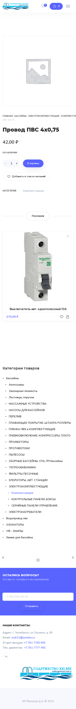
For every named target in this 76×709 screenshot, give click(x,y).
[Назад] (38, 560)
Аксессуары (16, 384)
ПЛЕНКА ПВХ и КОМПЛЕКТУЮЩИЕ (32, 429)
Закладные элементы (23, 391)
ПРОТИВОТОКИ (19, 448)
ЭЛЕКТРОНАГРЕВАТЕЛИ (25, 512)
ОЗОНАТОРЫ (15, 524)
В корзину (33, 163)
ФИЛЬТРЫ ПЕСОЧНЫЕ (23, 474)
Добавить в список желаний (28, 176)
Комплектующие (33, 191)
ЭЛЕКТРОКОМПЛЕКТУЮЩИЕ (44, 116)
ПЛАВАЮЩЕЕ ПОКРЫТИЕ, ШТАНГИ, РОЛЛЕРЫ (40, 423)
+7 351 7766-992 (35, 642)
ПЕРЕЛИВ (15, 416)
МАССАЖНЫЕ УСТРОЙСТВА (27, 404)
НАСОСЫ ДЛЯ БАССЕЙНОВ (27, 410)
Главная (8, 116)
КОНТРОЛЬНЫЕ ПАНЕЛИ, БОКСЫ (33, 499)
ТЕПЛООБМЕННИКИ (22, 467)
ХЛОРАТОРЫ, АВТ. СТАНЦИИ (28, 480)
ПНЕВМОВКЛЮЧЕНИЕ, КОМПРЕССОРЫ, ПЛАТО (40, 435)
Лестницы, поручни (21, 397)
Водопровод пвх (17, 518)
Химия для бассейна (19, 537)
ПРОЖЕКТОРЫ (19, 442)
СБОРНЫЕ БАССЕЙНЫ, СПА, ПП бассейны (36, 461)
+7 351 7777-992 (35, 647)
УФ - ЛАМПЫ (14, 531)
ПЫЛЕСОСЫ (17, 454)
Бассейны (20, 116)
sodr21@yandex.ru (23, 637)
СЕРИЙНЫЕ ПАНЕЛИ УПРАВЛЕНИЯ (34, 505)
